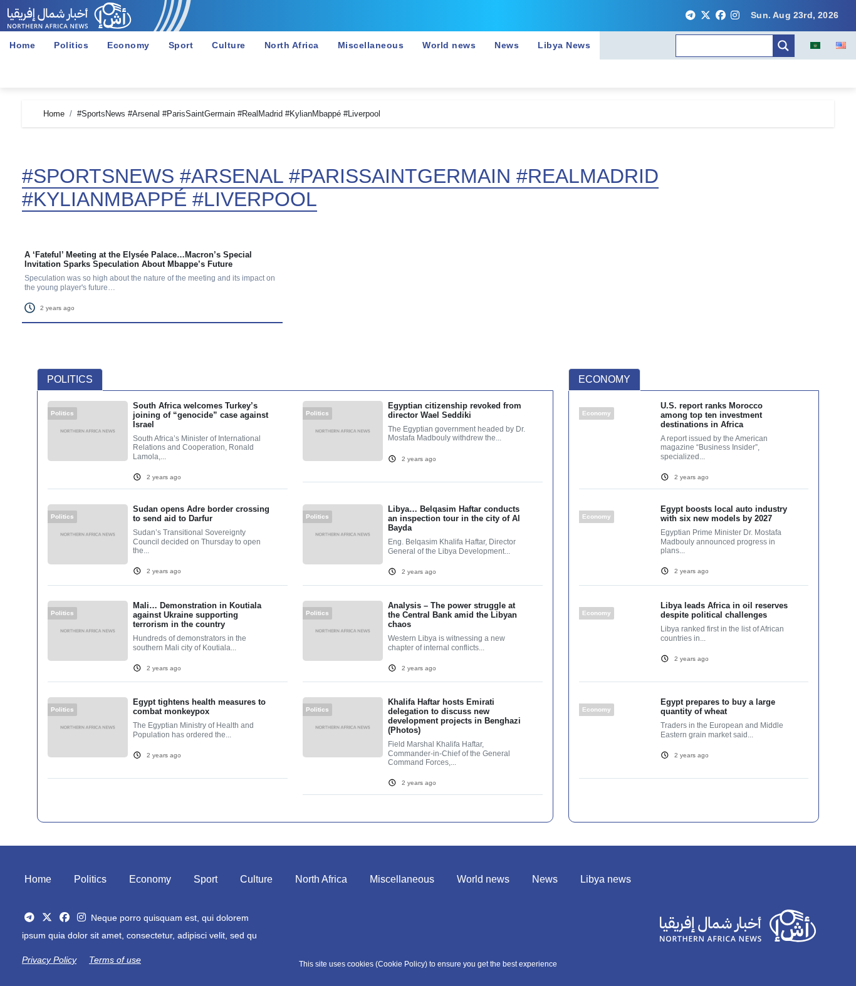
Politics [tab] (70, 379)
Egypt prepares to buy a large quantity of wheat (717, 706)
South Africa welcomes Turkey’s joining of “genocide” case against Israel (200, 415)
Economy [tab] (604, 379)
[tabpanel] (295, 605)
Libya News (564, 45)
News (506, 45)
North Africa (291, 45)
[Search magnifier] (783, 45)
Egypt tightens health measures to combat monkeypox (199, 706)
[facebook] (721, 15)
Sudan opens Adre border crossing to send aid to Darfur (201, 513)
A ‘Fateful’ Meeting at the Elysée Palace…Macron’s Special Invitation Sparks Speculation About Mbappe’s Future (138, 259)
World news (449, 45)
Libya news (605, 879)
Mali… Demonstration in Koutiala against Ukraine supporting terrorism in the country (197, 615)
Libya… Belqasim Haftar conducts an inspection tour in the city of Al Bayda (454, 518)
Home (22, 45)
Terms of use (115, 960)
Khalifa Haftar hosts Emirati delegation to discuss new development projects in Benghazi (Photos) (454, 716)
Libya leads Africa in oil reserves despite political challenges (724, 610)
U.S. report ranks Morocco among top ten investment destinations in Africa (711, 415)
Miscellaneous (371, 45)
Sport (181, 45)
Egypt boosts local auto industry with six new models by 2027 (723, 513)
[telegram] (691, 15)
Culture (229, 45)
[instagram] (735, 15)
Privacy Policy (49, 960)
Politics (71, 45)
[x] (706, 15)
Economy (128, 45)
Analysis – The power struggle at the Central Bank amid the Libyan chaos (452, 615)
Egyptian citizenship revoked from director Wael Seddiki (454, 410)
